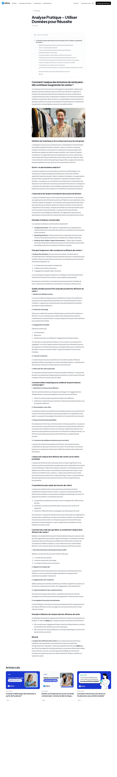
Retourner (37, 10)
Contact (76, 3)
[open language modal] (93, 3)
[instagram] (109, 769)
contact (9, 754)
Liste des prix (37, 3)
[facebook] (103, 769)
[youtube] (112, 769)
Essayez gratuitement (103, 3)
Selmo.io (50, 104)
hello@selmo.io (106, 721)
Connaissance (47, 3)
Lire (8, 700)
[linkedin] (106, 769)
